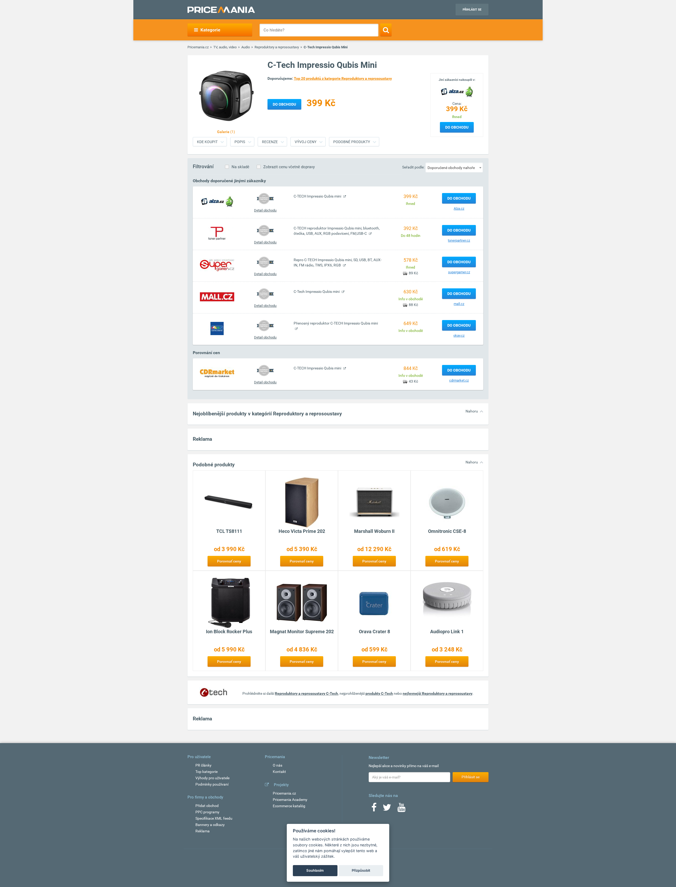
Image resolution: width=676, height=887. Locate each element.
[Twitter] (387, 809)
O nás (277, 765)
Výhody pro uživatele (212, 778)
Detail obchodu (265, 210)
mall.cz (459, 304)
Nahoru (472, 411)
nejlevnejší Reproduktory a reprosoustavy (437, 693)
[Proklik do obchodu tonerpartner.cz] (217, 233)
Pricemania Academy (290, 799)
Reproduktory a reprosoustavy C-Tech (306, 693)
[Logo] (457, 91)
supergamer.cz (459, 272)
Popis (239, 142)
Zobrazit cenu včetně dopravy (289, 167)
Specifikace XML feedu (213, 818)
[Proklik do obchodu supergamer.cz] (217, 265)
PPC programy (207, 812)
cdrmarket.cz (459, 380)
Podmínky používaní (211, 784)
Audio (245, 47)
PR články (203, 765)
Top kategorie (206, 771)
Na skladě (240, 167)
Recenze (270, 142)
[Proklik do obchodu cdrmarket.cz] (217, 373)
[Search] (386, 30)
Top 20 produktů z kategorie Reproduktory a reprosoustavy (343, 78)
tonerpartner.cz (459, 240)
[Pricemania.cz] (221, 9)
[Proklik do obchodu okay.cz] (217, 328)
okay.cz (458, 335)
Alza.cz (459, 208)
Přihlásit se (472, 9)
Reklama (202, 831)
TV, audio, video (225, 47)
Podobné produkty (351, 142)
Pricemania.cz (198, 47)
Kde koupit (207, 142)
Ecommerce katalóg (289, 806)
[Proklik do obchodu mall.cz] (217, 296)
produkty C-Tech (379, 693)
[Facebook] (374, 809)
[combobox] (454, 167)
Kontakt (279, 771)
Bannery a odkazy (210, 825)
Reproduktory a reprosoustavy (277, 47)
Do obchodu (456, 127)
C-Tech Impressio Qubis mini (317, 291)
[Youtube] (401, 809)
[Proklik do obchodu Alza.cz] (217, 201)
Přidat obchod (207, 806)
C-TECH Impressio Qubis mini (318, 196)
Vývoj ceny (305, 142)
